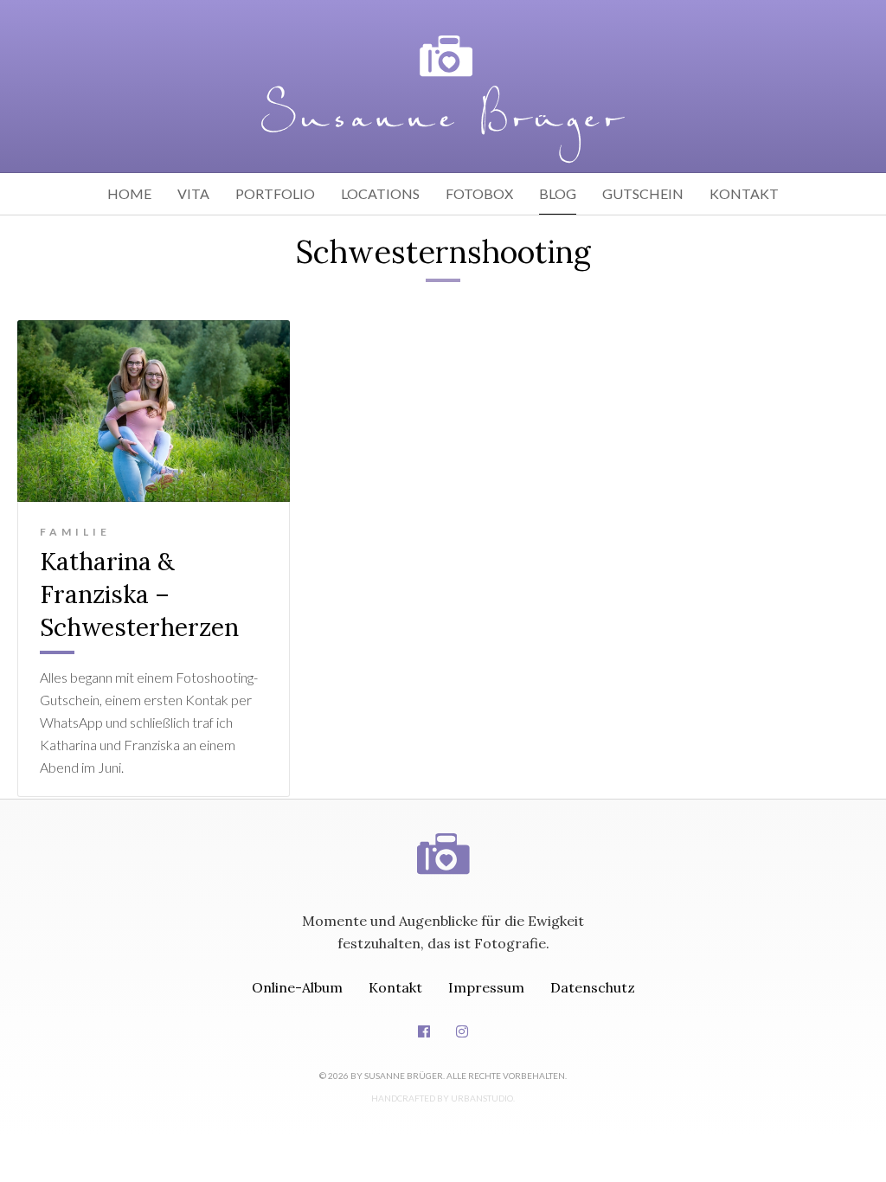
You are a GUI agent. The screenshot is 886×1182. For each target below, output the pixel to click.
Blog (557, 193)
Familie (75, 531)
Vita (193, 193)
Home (129, 193)
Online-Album (297, 987)
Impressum (486, 987)
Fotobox (479, 193)
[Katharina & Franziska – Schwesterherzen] (153, 411)
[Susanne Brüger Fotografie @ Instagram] (462, 1031)
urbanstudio (482, 1098)
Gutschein (643, 193)
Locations (380, 193)
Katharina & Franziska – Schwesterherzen (139, 594)
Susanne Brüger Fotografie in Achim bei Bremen (443, 99)
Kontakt (744, 193)
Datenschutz (592, 987)
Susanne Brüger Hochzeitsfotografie (443, 837)
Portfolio (275, 193)
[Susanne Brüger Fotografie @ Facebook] (424, 1031)
